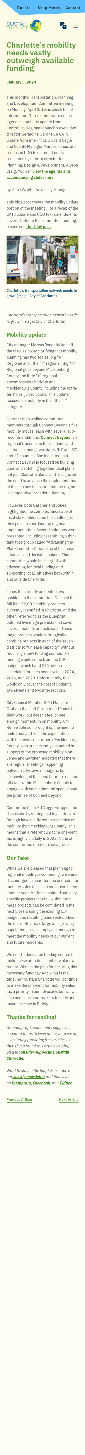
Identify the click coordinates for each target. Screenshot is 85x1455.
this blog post (38, 226)
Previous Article (19, 1099)
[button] (63, 25)
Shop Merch (49, 7)
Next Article (68, 1099)
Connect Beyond (56, 437)
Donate (24, 7)
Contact (73, 7)
